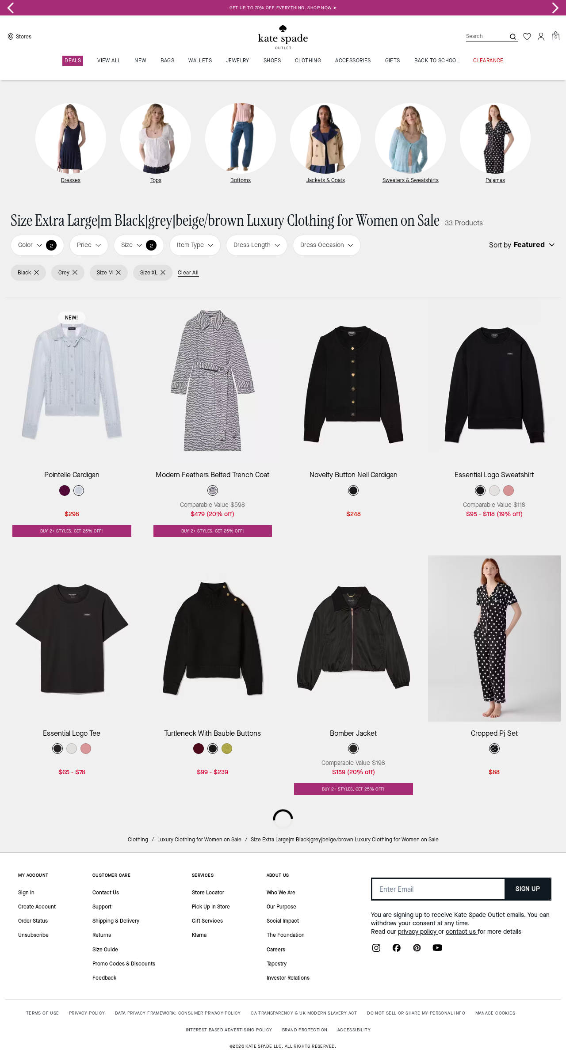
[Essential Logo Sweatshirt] (494, 380)
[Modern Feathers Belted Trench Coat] (212, 380)
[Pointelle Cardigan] (71, 380)
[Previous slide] (11, 8)
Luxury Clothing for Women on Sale (199, 839)
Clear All (188, 272)
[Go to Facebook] (396, 950)
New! (71, 317)
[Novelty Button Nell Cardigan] (353, 380)
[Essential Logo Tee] (71, 638)
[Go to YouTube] (437, 950)
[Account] (541, 36)
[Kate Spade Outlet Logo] (283, 36)
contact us (462, 932)
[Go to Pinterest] (417, 950)
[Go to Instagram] (376, 950)
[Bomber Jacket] (353, 638)
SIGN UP (528, 889)
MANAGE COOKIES (495, 1013)
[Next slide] (555, 8)
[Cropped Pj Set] (494, 638)
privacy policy (418, 932)
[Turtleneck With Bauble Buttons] (212, 638)
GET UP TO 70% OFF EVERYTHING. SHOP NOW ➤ (283, 8)
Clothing (138, 839)
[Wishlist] (527, 36)
